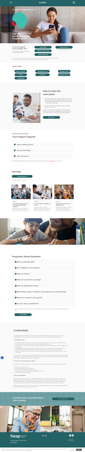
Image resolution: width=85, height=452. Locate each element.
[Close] (83, 450)
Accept (79, 449)
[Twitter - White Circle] (70, 435)
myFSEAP (42, 3)
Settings (72, 449)
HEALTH (14, 201)
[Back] (11, 2)
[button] (74, 2)
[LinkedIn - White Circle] (73, 435)
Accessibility (13, 442)
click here (58, 111)
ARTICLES (36, 201)
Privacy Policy (29, 450)
